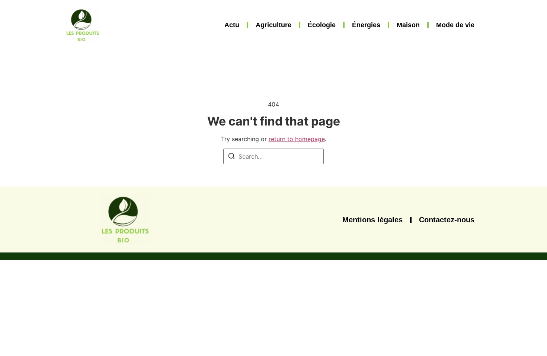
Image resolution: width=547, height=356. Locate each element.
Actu (231, 25)
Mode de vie (455, 25)
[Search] (231, 157)
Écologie (322, 25)
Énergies (366, 25)
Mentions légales (372, 220)
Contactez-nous (446, 220)
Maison (408, 25)
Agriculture (273, 25)
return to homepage (297, 139)
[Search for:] (273, 156)
